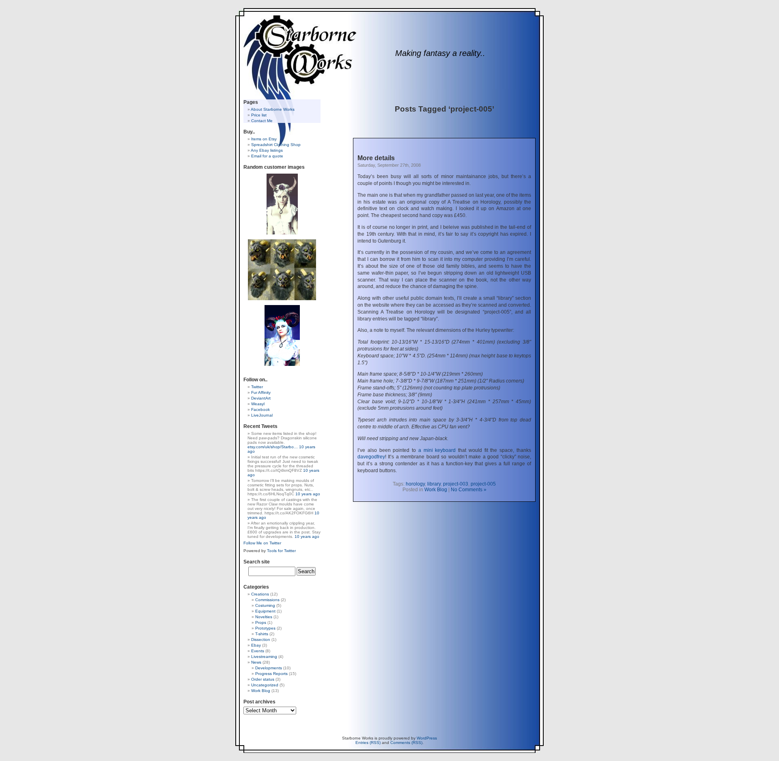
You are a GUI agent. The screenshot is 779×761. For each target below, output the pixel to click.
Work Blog (435, 489)
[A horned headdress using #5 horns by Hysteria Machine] (282, 335)
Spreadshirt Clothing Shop (276, 144)
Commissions (267, 600)
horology (415, 484)
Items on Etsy (264, 139)
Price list (259, 115)
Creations (260, 594)
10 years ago (307, 494)
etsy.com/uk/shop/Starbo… (272, 447)
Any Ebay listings (267, 150)
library (434, 484)
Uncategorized (264, 685)
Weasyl (258, 404)
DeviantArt (261, 398)
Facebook (260, 409)
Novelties (263, 617)
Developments (268, 668)
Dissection (260, 639)
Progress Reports (271, 673)
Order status (262, 679)
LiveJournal (262, 415)
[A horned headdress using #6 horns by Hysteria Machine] (282, 204)
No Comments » (468, 489)
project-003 (455, 484)
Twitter (257, 387)
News (256, 662)
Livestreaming (264, 656)
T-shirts (261, 634)
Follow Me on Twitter (262, 543)
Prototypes (265, 628)
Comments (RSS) (406, 742)
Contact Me (262, 120)
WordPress (427, 738)
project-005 (483, 484)
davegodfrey (371, 457)
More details (376, 158)
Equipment (265, 611)
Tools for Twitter (281, 550)
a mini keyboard (437, 450)
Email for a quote (267, 156)
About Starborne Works (273, 109)
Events (257, 651)
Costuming (265, 605)
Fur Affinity (261, 392)
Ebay (256, 645)
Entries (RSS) (368, 742)
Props (260, 622)
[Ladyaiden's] (282, 269)
